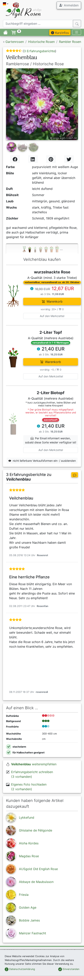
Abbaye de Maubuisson (36, 882)
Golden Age (27, 907)
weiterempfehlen (33, 764)
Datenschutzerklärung (21, 969)
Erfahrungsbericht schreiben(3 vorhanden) (32, 774)
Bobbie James (29, 920)
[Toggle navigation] (76, 32)
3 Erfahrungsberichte (39, 51)
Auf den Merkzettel (52, 316)
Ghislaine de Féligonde (35, 830)
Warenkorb (54, 301)
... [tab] (61, 248)
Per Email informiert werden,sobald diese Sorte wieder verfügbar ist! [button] (50, 440)
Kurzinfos (61, 33)
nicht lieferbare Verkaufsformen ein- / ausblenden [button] (44, 460)
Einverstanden (70, 969)
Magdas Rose (29, 856)
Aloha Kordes (28, 843)
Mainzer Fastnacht (32, 933)
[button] (11, 104)
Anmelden (71, 5)
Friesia (24, 895)
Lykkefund (26, 817)
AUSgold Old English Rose (38, 869)
